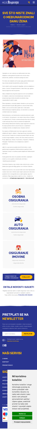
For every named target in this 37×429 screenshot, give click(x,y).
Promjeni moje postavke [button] (22, 422)
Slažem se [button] (22, 414)
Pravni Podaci (7, 365)
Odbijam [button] (22, 418)
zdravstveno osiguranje (18, 204)
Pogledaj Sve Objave (25, 295)
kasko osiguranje (18, 235)
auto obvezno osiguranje (18, 232)
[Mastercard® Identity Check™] (5, 419)
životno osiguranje (18, 206)
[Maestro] (5, 414)
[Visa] (6, 409)
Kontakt (5, 362)
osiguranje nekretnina (18, 260)
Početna (13, 24)
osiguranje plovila (18, 263)
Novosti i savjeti (21, 24)
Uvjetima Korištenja (13, 341)
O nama (5, 358)
